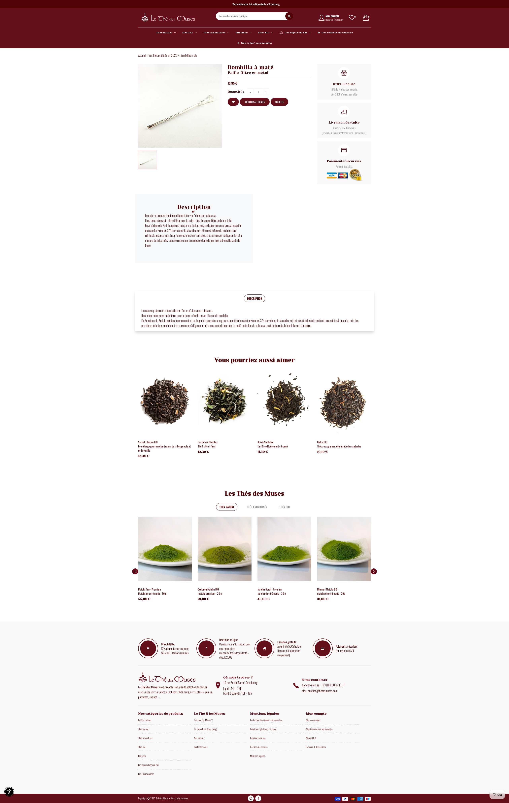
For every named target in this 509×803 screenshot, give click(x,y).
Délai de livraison (257, 738)
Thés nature (143, 729)
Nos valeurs (199, 738)
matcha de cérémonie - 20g (331, 593)
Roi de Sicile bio (265, 442)
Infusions (142, 756)
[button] (374, 571)
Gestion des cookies (259, 747)
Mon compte (332, 16)
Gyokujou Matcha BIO (208, 589)
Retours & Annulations (316, 747)
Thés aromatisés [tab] (257, 507)
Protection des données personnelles (266, 720)
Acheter (279, 102)
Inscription (329, 19)
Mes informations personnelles (319, 729)
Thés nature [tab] (226, 507)
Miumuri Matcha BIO (327, 589)
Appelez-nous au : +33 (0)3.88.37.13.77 (323, 685)
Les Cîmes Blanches (208, 442)
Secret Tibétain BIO (148, 442)
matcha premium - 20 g (210, 593)
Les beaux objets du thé (148, 765)
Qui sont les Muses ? (203, 720)
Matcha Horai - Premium (269, 589)
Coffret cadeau (144, 720)
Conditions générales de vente (263, 729)
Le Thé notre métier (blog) (205, 729)
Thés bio (141, 747)
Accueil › (143, 55)
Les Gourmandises (146, 774)
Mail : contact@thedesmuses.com (319, 690)
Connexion (339, 19)
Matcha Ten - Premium (149, 589)
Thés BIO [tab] (284, 507)
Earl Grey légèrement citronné (272, 446)
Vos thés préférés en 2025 (163, 55)
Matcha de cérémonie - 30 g (152, 593)
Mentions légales (257, 756)
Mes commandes (313, 720)
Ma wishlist (311, 738)
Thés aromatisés (145, 738)
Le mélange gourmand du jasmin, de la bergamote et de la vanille (164, 448)
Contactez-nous (200, 747)
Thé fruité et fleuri (207, 446)
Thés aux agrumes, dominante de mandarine (339, 446)
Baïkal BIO (322, 442)
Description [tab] (254, 298)
